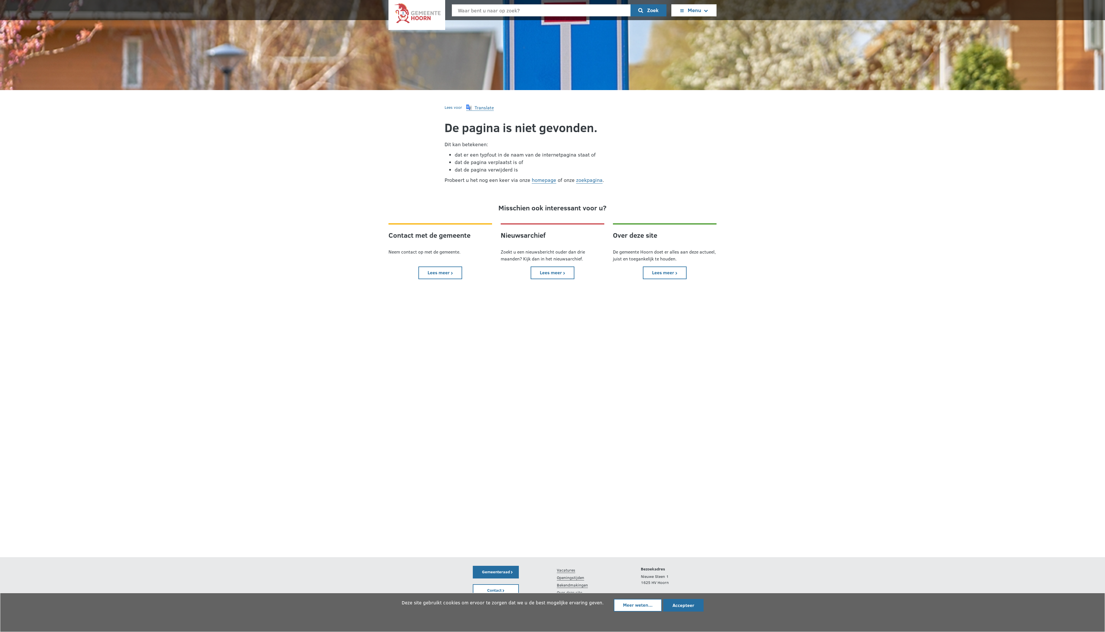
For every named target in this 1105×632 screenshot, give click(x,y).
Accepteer (683, 605)
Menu (694, 10)
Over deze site (569, 592)
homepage (544, 179)
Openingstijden (570, 577)
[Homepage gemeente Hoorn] (416, 14)
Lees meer (445, 272)
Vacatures (566, 570)
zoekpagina (589, 179)
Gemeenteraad (496, 571)
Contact (494, 590)
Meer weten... (638, 605)
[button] (480, 107)
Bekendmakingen (572, 585)
